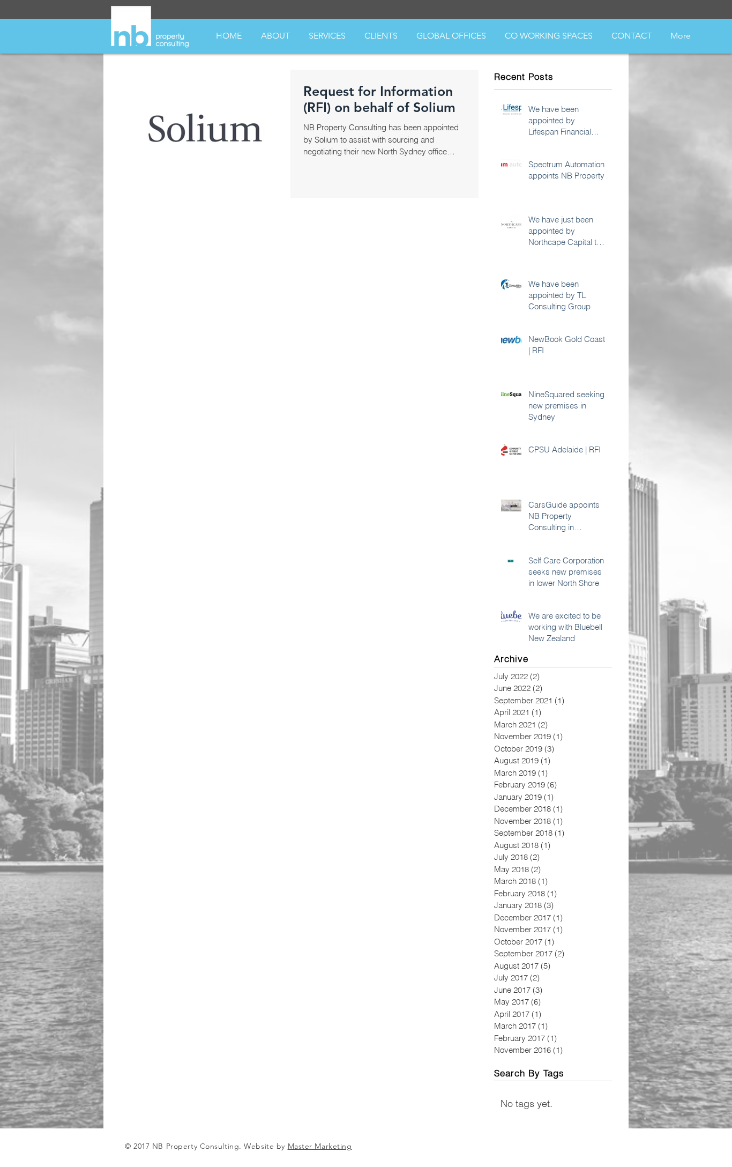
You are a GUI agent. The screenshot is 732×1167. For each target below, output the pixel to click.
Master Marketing (320, 1146)
